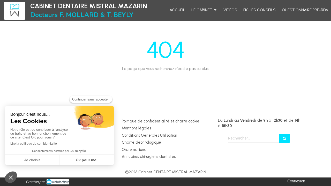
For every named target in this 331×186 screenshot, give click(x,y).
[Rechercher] (284, 138)
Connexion (296, 181)
